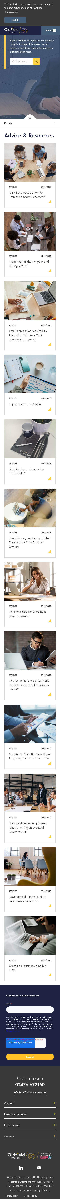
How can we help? (15, 1114)
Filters (8, 123)
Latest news (11, 1125)
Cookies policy (30, 1195)
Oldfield (9, 1103)
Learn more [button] (11, 12)
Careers (9, 1136)
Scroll (30, 116)
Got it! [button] (15, 20)
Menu (48, 30)
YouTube (39, 1168)
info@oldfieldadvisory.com (30, 1092)
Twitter (30, 1168)
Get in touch (30, 1081)
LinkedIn (21, 1168)
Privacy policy (11, 1195)
